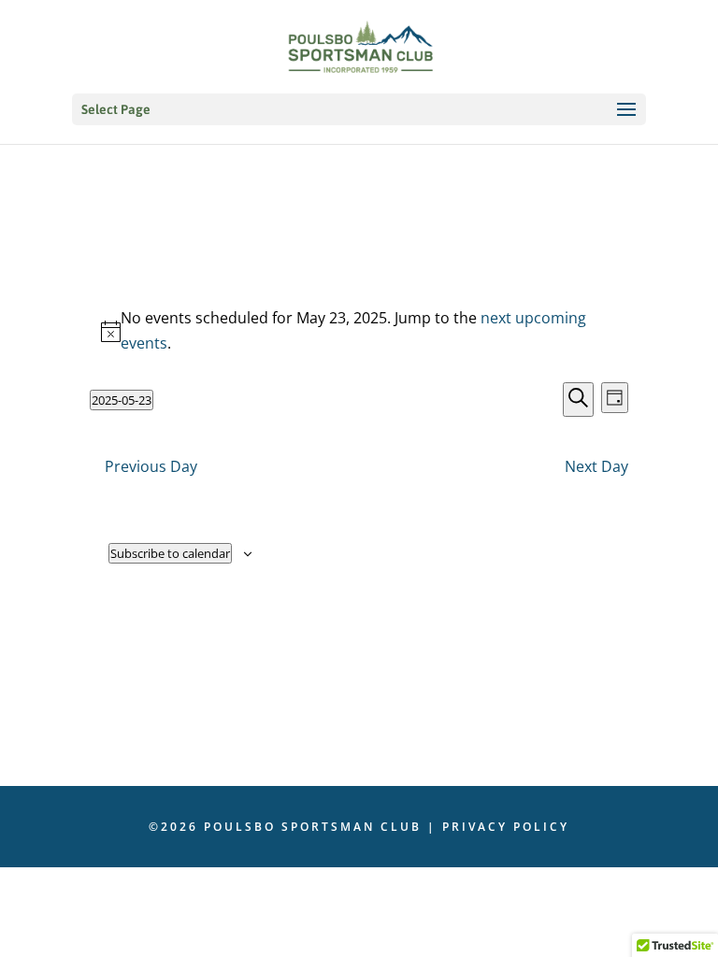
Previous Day (151, 466)
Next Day (596, 466)
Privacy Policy (505, 827)
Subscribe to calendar (170, 553)
